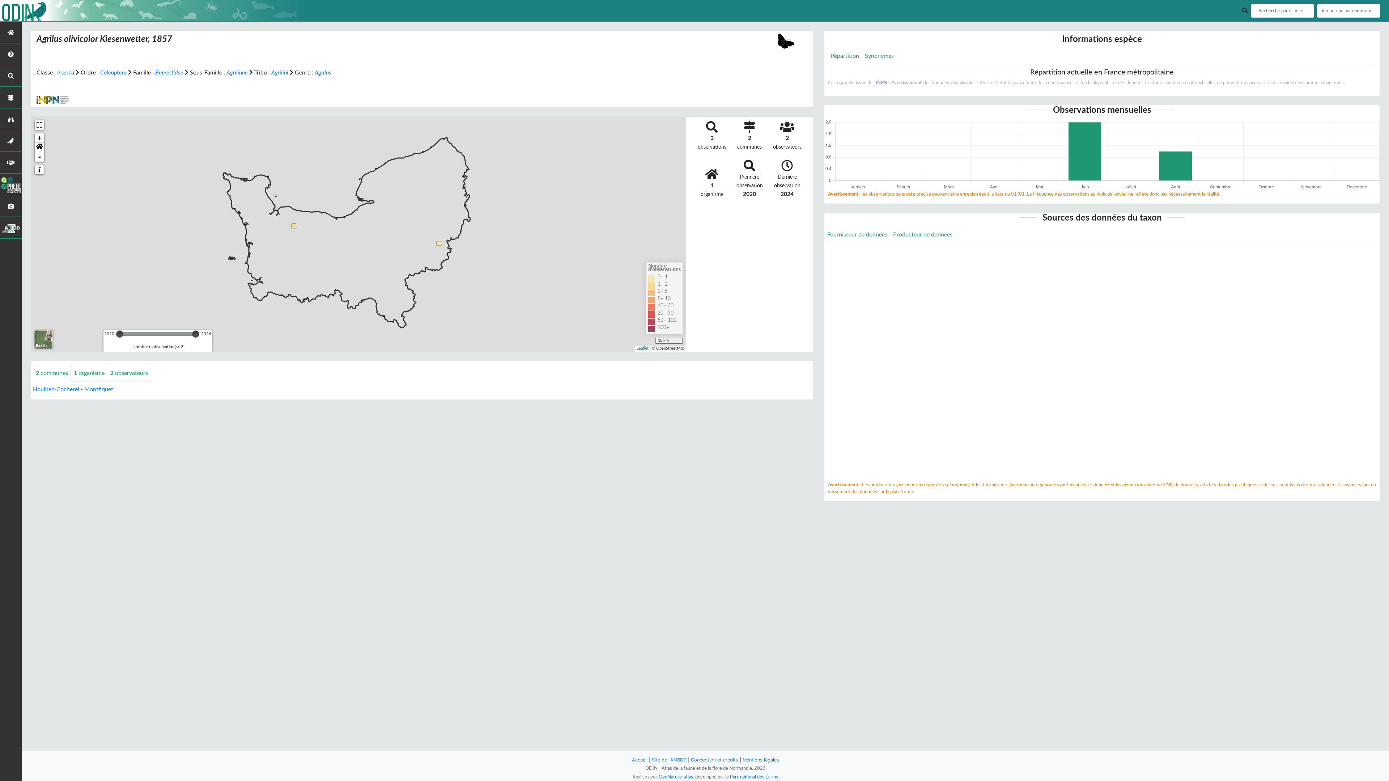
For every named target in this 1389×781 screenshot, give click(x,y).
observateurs (129, 373)
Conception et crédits (714, 760)
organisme (89, 373)
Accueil (639, 760)
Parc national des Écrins (754, 777)
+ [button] (40, 138)
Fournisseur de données (857, 235)
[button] (39, 147)
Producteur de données (922, 235)
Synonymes (879, 56)
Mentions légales (761, 760)
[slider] (119, 334)
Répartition (845, 56)
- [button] (40, 157)
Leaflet (643, 348)
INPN (881, 83)
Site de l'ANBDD (669, 760)
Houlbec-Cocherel (56, 389)
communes (52, 373)
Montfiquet (98, 389)
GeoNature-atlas (676, 777)
